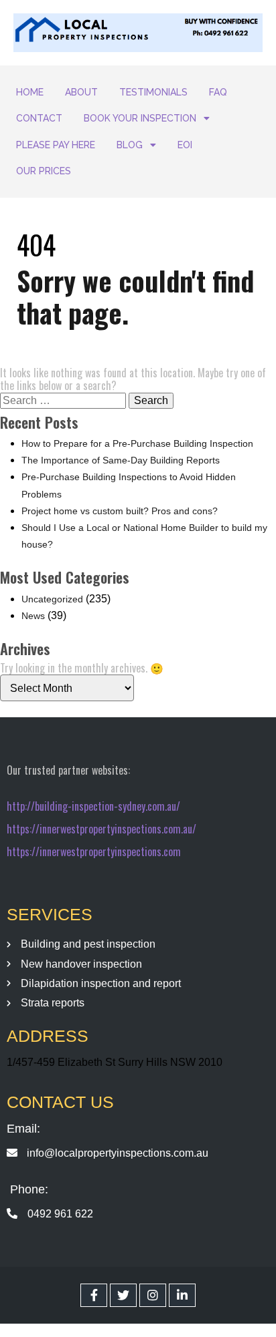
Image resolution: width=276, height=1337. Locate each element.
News (33, 615)
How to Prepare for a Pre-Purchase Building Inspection (137, 443)
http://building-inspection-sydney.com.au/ (93, 806)
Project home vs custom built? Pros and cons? (119, 511)
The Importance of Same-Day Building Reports (120, 460)
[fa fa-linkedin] (182, 1295)
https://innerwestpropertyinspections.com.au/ (101, 829)
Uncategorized (52, 599)
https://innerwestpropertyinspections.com (94, 851)
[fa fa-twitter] (123, 1295)
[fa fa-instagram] (152, 1295)
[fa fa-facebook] (93, 1295)
